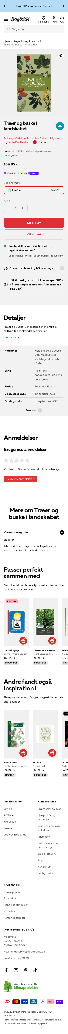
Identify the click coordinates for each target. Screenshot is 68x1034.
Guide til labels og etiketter (49, 828)
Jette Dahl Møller (18, 142)
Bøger (16, 41)
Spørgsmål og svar (49, 809)
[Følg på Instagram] (16, 970)
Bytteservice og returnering (48, 845)
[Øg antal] (22, 208)
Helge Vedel (56, 138)
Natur (27, 550)
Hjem (7, 41)
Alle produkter (13, 546)
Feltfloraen (10, 762)
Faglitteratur (31, 41)
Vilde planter (40, 550)
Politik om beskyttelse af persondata (22, 1019)
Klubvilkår (10, 911)
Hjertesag (10, 821)
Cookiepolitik (12, 892)
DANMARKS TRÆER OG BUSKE (45, 650)
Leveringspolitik (39, 1023)
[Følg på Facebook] (6, 970)
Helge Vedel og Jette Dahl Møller (27, 138)
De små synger (12, 650)
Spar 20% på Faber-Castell (34, 6)
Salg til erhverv (47, 853)
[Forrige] (4, 6)
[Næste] (63, 6)
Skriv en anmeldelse (20, 479)
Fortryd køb (45, 873)
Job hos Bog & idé (15, 834)
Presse (8, 828)
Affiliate (9, 815)
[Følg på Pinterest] (25, 970)
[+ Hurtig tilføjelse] (23, 640)
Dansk (35, 546)
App (40, 860)
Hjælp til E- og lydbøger (46, 817)
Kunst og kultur (13, 550)
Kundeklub (44, 866)
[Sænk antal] (8, 208)
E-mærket (10, 898)
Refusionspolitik (52, 1019)
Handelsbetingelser (16, 904)
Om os (8, 809)
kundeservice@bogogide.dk (27, 951)
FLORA (37, 762)
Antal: (7, 200)
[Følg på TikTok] (35, 970)
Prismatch (44, 836)
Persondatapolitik (15, 917)
